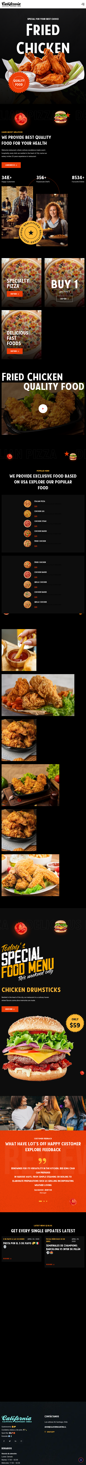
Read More (6, 1259)
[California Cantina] (11, 4)
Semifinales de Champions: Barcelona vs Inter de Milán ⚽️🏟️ (63, 1249)
